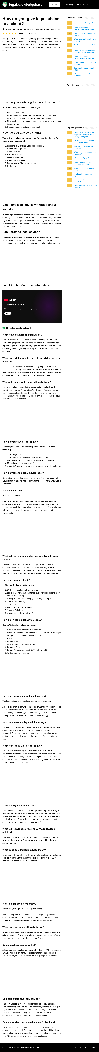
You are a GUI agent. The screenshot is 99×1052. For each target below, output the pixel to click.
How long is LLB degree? (83, 23)
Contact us (92, 5)
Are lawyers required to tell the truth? (84, 46)
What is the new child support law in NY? (85, 187)
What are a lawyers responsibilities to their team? (85, 57)
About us (77, 1047)
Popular (80, 5)
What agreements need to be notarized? (85, 153)
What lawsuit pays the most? (85, 158)
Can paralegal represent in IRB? (84, 69)
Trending (69, 5)
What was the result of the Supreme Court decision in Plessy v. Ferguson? (84, 135)
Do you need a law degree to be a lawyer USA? (85, 141)
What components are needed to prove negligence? (85, 28)
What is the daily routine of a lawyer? (85, 40)
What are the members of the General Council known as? (85, 52)
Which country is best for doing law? (83, 147)
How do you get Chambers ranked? (84, 34)
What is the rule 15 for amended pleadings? (82, 163)
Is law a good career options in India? (85, 63)
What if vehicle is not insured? (82, 75)
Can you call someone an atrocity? (84, 181)
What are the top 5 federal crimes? (84, 169)
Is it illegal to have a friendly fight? (84, 175)
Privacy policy (91, 1047)
